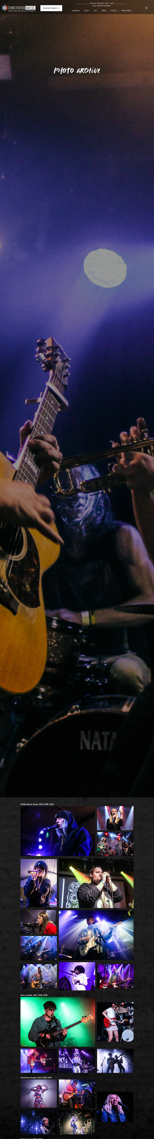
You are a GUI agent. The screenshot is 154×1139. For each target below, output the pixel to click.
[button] (51, 8)
